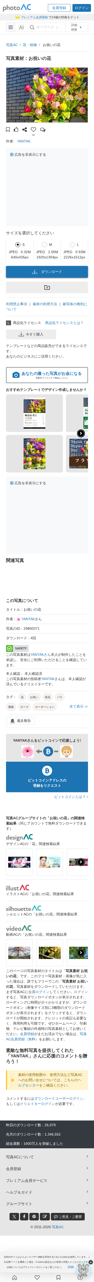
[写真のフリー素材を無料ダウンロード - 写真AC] (17, 8)
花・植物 (30, 45)
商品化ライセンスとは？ (64, 323)
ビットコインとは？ (70, 797)
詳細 (71, 1267)
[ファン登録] (37, 1277)
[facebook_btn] (24, 1216)
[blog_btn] (45, 1216)
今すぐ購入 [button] (34, 334)
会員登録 (27, 1034)
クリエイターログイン (37, 1104)
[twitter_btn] (14, 1216)
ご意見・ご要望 (70, 1217)
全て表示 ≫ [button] (78, 706)
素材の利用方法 (45, 304)
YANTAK (23, 141)
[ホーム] (15, 1277)
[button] (59, 8)
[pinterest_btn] (34, 1216)
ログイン (81, 992)
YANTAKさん (41, 655)
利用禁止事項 (16, 304)
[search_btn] (32, 27)
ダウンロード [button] (51, 272)
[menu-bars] (10, 27)
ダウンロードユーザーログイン (58, 1098)
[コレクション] (58, 1277)
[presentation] (81, 862)
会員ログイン (38, 992)
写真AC (12, 45)
